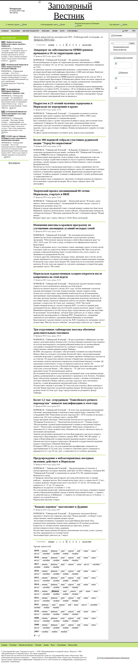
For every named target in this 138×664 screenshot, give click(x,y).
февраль (54, 551)
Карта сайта (72, 645)
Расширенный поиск (121, 47)
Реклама (38, 645)
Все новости (14, 163)
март (63, 551)
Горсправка (61, 645)
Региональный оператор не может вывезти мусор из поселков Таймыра (14, 67)
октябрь (56, 553)
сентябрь (46, 553)
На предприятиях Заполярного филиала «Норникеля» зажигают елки (12, 91)
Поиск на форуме (119, 49)
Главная (4, 645)
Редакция (13, 645)
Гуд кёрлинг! (114, 25)
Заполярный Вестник (11, 651)
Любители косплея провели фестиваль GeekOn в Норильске (13, 44)
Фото (53, 645)
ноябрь (65, 553)
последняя (86, 45)
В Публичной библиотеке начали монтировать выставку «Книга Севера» (14, 114)
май (78, 551)
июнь (86, 551)
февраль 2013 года (44, 39)
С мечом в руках (13, 25)
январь (44, 551)
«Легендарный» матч (49, 25)
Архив (46, 645)
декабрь (75, 553)
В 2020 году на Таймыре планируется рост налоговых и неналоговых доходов (13, 138)
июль (94, 551)
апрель (71, 551)
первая (51, 45)
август (36, 553)
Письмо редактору (26, 645)
